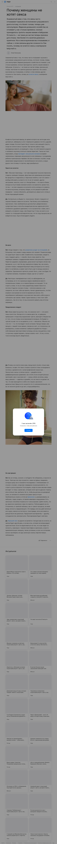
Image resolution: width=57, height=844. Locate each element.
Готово (28, 430)
